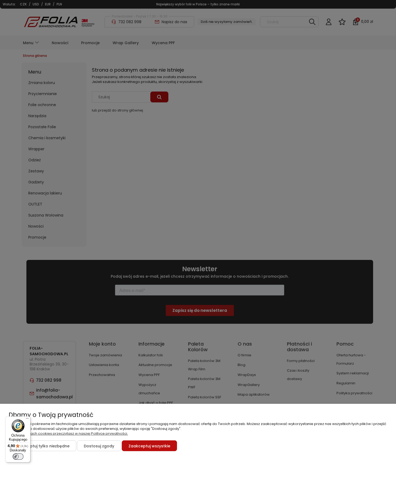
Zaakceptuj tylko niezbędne (42, 446)
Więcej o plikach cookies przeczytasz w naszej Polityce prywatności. (68, 433)
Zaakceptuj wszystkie (149, 446)
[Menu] (27, 419)
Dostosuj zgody (99, 446)
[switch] (18, 456)
